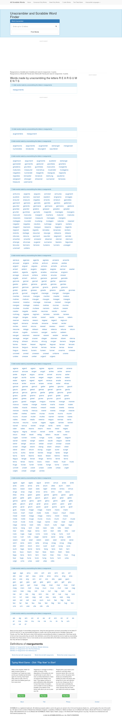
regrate (26, 229)
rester (70, 326)
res (47, 594)
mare (65, 509)
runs (61, 533)
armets (54, 266)
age (14, 572)
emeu (62, 488)
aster (67, 374)
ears (15, 488)
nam (15, 591)
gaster (15, 284)
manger (55, 293)
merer (43, 410)
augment (69, 193)
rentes (15, 326)
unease (72, 350)
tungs (48, 464)
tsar (14, 557)
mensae (47, 302)
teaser (33, 344)
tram (44, 554)
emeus (49, 380)
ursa (30, 560)
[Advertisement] (42, 55)
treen (47, 461)
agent (24, 368)
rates (23, 428)
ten (59, 603)
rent (45, 530)
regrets (36, 229)
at (49, 618)
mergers (62, 217)
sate (69, 536)
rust (22, 536)
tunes (40, 464)
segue (59, 440)
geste (42, 392)
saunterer (54, 148)
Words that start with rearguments (21, 655)
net (35, 591)
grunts (15, 293)
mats (47, 512)
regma (15, 431)
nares (70, 416)
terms (49, 458)
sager (58, 437)
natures (60, 221)
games (25, 386)
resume (16, 329)
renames (57, 229)
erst (60, 491)
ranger (15, 317)
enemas (53, 272)
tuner (31, 464)
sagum (68, 437)
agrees (46, 260)
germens (60, 205)
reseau (52, 326)
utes (52, 560)
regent (54, 320)
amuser (16, 263)
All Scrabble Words (17, 2)
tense (32, 458)
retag (39, 434)
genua (15, 392)
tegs (15, 554)
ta (62, 621)
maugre (46, 299)
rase (45, 527)
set (27, 600)
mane (48, 509)
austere (16, 196)
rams (15, 527)
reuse (56, 434)
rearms (26, 320)
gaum (37, 497)
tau (33, 603)
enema (68, 380)
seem (38, 539)
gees (70, 497)
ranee (33, 425)
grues (40, 398)
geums (60, 392)
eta (53, 579)
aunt (61, 485)
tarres (15, 344)
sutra (23, 452)
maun (55, 512)
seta (37, 542)
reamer (16, 320)
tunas (23, 464)
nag (73, 587)
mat (73, 585)
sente (68, 440)
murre (69, 413)
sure (15, 548)
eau (34, 575)
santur (54, 332)
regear (44, 320)
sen (14, 600)
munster (27, 221)
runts (50, 437)
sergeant (16, 178)
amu (29, 572)
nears (23, 419)
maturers (16, 169)
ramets (56, 314)
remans (25, 323)
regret (15, 323)
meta (15, 518)
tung (44, 557)
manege (45, 293)
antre (60, 371)
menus (34, 410)
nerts (69, 419)
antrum (45, 263)
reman (33, 431)
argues (34, 266)
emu (56, 575)
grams (32, 395)
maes (22, 509)
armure (64, 266)
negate (25, 311)
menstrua (40, 169)
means (34, 407)
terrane (36, 245)
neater (15, 311)
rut (20, 597)
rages (52, 422)
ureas (58, 467)
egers (23, 380)
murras (56, 305)
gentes (63, 284)
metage (26, 305)
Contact (97, 702)
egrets (34, 272)
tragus (15, 350)
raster (51, 317)
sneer (15, 446)
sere (30, 542)
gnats (24, 395)
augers (34, 269)
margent (38, 214)
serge (23, 443)
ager (23, 482)
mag (43, 585)
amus (55, 482)
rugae (15, 437)
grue (22, 506)
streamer (39, 178)
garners (27, 202)
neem (71, 521)
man (51, 585)
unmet (15, 467)
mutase (36, 308)
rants (50, 425)
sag (34, 597)
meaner (16, 302)
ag (20, 618)
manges (66, 293)
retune (63, 329)
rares (58, 425)
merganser (68, 145)
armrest (47, 193)
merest (58, 302)
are (49, 572)
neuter (54, 311)
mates (15, 407)
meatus (26, 302)
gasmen (62, 281)
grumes (72, 290)
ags (21, 572)
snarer (35, 338)
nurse (34, 422)
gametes (67, 199)
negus (50, 419)
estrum (34, 278)
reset (31, 434)
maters (66, 296)
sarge (32, 440)
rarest (43, 317)
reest (57, 428)
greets (62, 290)
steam (58, 446)
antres (35, 263)
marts (52, 404)
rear (14, 530)
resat (23, 434)
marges (36, 296)
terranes (61, 178)
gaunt (69, 386)
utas (45, 560)
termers (26, 245)
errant (24, 278)
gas (28, 581)
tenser (62, 344)
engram (64, 272)
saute (50, 440)
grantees (51, 163)
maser (61, 404)
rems (37, 530)
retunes (16, 236)
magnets (47, 211)
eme (41, 575)
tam (68, 600)
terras (61, 347)
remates (45, 229)
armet (49, 374)
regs (29, 530)
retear (44, 329)
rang (23, 527)
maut (64, 512)
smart (49, 443)
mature (26, 299)
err (40, 579)
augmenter (43, 145)
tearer (24, 344)
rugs (30, 533)
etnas (66, 383)
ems (49, 575)
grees (24, 398)
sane (53, 536)
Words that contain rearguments (66, 655)
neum (46, 524)
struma (35, 341)
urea (67, 557)
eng (63, 575)
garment (16, 202)
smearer (37, 239)
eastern (47, 196)
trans (39, 461)
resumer (36, 233)
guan (38, 506)
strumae (26, 242)
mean (72, 512)
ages (31, 482)
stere (15, 449)
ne (45, 621)
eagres (53, 269)
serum (32, 443)
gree (15, 506)
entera (35, 275)
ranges (25, 317)
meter (15, 413)
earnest (36, 196)
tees (67, 551)
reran (67, 431)
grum (30, 506)
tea (39, 603)
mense (16, 410)
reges (65, 428)
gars (71, 494)
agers (33, 368)
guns (63, 506)
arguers (37, 193)
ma (19, 621)
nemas (60, 419)
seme (63, 539)
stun (38, 545)
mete (23, 518)
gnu (69, 581)
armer (40, 374)
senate (65, 335)
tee (46, 603)
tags (22, 548)
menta (25, 410)
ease (22, 488)
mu (32, 621)
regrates (16, 175)
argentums (17, 145)
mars (15, 512)
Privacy (68, 702)
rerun (15, 434)
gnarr (69, 392)
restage (26, 233)
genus (24, 392)
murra (60, 413)
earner (62, 269)
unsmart (16, 248)
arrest (15, 269)
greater (67, 208)
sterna (72, 338)
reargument (32, 133)
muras (42, 413)
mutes (42, 416)
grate (58, 395)
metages (16, 221)
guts (15, 509)
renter (63, 323)
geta (71, 500)
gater (43, 386)
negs (15, 524)
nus (42, 591)
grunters (27, 166)
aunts (24, 377)
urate (50, 467)
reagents (40, 172)
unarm (65, 464)
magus (42, 401)
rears (49, 428)
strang (15, 341)
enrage (16, 275)
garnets (37, 202)
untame (56, 353)
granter (26, 208)
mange (62, 401)
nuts (55, 524)
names (61, 416)
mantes (16, 296)
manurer (16, 214)
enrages (68, 196)
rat (20, 594)
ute (41, 606)
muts (31, 521)
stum (30, 545)
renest (54, 323)
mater (70, 404)
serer (15, 443)
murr (65, 518)
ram (62, 591)
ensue (15, 383)
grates (24, 290)
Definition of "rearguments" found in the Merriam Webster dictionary (29, 647)
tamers (63, 341)
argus (32, 374)
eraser (63, 275)
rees (22, 530)
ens (70, 575)
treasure (16, 181)
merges (16, 305)
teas (44, 551)
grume (50, 398)
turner (52, 350)
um (68, 621)
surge (65, 449)
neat (63, 521)
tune (37, 557)
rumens (34, 332)
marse (43, 404)
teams (31, 455)
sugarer (37, 242)
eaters (15, 272)
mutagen (50, 221)
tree (52, 554)
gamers (44, 278)
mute (23, 521)
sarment (36, 236)
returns (26, 236)
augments (41, 160)
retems (54, 329)
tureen (43, 350)
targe (66, 452)
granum (64, 287)
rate (52, 527)
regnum (64, 320)
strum (31, 449)
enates (44, 272)
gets (15, 503)
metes (24, 413)
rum (73, 594)
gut (28, 585)
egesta (25, 272)
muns (40, 518)
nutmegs (48, 223)
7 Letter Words (66, 2)
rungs (41, 437)
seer (55, 539)
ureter (34, 356)
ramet (15, 425)
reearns (47, 227)
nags (39, 521)
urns (22, 560)
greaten (56, 208)
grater (15, 290)
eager (41, 377)
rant (30, 527)
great (66, 395)
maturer (60, 214)
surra (15, 452)
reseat (42, 326)
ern (34, 579)
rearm (40, 428)
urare (33, 467)
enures (54, 275)
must (15, 521)
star (14, 545)
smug (45, 542)
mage (31, 509)
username (28, 181)
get (63, 581)
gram (54, 503)
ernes (50, 383)
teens (66, 455)
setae (41, 443)
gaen (30, 494)
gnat (38, 503)
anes (64, 482)
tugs (22, 557)
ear (20, 575)
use (27, 606)
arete (15, 374)
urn (21, 606)
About (22, 702)
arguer (25, 266)
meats (52, 407)
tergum (25, 347)
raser (67, 425)
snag (54, 542)
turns (57, 464)
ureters (27, 248)
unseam (35, 353)
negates (26, 223)
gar (21, 581)
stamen (54, 338)
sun (48, 600)
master (56, 296)
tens (22, 554)
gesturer (40, 163)
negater (16, 223)
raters (70, 317)
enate (58, 380)
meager (56, 299)
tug (65, 603)
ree (26, 594)
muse (72, 518)
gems (15, 500)
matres (16, 299)
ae (14, 618)
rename (45, 323)
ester (58, 383)
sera (22, 542)
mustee (16, 308)
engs (15, 491)
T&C (44, 702)
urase (41, 467)
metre (33, 413)
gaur (54, 497)
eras (23, 491)
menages (51, 217)
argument (29, 160)
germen (35, 287)
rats (59, 527)
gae (60, 579)
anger (34, 371)
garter (53, 281)
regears (58, 227)
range (41, 425)
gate (22, 497)
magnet (34, 293)
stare (49, 446)
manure (26, 296)
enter (24, 383)
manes (52, 401)
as (44, 618)
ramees (46, 314)
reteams (57, 233)
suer (45, 545)
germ (55, 500)
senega (16, 338)
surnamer (50, 178)
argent (15, 266)
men (22, 587)
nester (34, 311)
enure (32, 383)
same (45, 536)
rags (70, 524)
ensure (26, 275)
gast (15, 497)
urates (15, 356)
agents (36, 260)
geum (22, 503)
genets (44, 284)
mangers (70, 211)
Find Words (35, 32)
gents (67, 389)
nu (51, 621)
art (69, 572)
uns (14, 606)
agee (15, 482)
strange (16, 242)
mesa (65, 515)
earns (58, 377)
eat (27, 575)
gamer (15, 386)
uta (34, 606)
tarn (68, 548)
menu (48, 515)
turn (59, 557)
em (55, 618)
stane (32, 446)
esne (67, 491)
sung (60, 545)
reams (31, 428)
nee (22, 591)
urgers (52, 356)
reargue (37, 227)
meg (15, 587)
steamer (48, 239)
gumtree (26, 211)
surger (53, 341)
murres (66, 305)
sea (54, 597)
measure (39, 217)
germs (33, 392)
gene (23, 500)
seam (15, 539)
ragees (26, 314)
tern (37, 554)
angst (42, 371)
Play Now (21, 696)
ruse (15, 536)
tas (26, 603)
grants (54, 287)
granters (62, 163)
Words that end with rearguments (44, 655)
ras (14, 594)
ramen (70, 422)
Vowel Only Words (54, 2)
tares (58, 452)
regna (24, 431)
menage (36, 302)
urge (15, 560)
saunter (47, 236)
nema (23, 524)
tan (14, 603)
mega (31, 515)
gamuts (16, 281)
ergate (15, 278)
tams (38, 548)
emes (53, 488)
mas (66, 585)
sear (23, 539)
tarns (15, 455)
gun (22, 585)
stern (23, 449)
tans (53, 548)
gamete (64, 278)
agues (50, 368)
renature (38, 175)
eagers (43, 269)
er (67, 618)
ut (25, 624)
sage (36, 536)
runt (68, 533)
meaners (16, 217)
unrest (25, 353)
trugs (15, 464)
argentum (17, 160)
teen (60, 551)
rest (52, 530)
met (29, 587)
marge (34, 404)
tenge (24, 458)
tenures (16, 245)
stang (41, 446)
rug (66, 594)
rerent (24, 326)
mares (25, 404)
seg (68, 597)
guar (46, 506)
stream (25, 341)
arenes (55, 263)
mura (48, 518)
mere (57, 515)
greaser (46, 208)
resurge (47, 233)
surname (48, 242)
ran (69, 591)
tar (20, 603)
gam (67, 579)
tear (37, 551)
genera (34, 284)
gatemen (68, 202)
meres (52, 410)
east (30, 488)
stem (22, 545)
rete (59, 530)
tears (40, 455)
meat (15, 515)
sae (27, 597)
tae (55, 600)
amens (69, 368)
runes (33, 437)
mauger (35, 299)
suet (53, 545)
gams (55, 494)
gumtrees (39, 166)
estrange (63, 160)
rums (38, 533)
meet (23, 515)
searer (46, 335)
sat (40, 597)
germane (37, 205)
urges (15, 470)
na (39, 621)
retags (25, 329)
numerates (17, 148)
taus (22, 551)
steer (66, 446)
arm (56, 572)
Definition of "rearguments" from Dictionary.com (23, 650)
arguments (30, 145)
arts (37, 485)
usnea (41, 470)
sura (68, 545)
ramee (61, 422)
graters (36, 208)
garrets (47, 202)
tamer (31, 452)
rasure (61, 317)
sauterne (60, 175)
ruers (65, 434)
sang (61, 536)
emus (70, 488)
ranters (69, 223)
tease (48, 455)
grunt (58, 398)
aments (66, 260)
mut (59, 587)
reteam (35, 329)
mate (39, 512)
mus (52, 587)
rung (53, 533)
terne (58, 458)
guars (15, 401)
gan (14, 581)
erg (27, 579)
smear (59, 443)
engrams (57, 196)
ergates (36, 199)
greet (32, 398)
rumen (24, 437)
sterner (59, 239)
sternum (69, 239)
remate (35, 323)
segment (57, 236)
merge (62, 410)
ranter (34, 317)
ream (67, 527)
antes (51, 371)
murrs (15, 416)
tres (59, 554)
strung (44, 341)
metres (46, 305)
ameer (60, 368)
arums (58, 374)
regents (68, 227)
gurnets (37, 211)
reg (33, 594)
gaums (61, 386)
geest (32, 389)
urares (65, 353)
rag (55, 591)
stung (40, 449)
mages (33, 401)
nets (39, 524)
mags (40, 509)
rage (62, 524)
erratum (57, 199)
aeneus (16, 260)
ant (42, 572)
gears (24, 389)
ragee (43, 422)
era (14, 579)
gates (51, 386)
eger (45, 488)
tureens (46, 245)
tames (40, 452)
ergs (30, 491)
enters (44, 275)
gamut (34, 386)
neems (41, 419)
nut (49, 591)
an (32, 618)
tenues (71, 344)
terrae (52, 347)
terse (23, 461)
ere (20, 579)
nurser (63, 311)
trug (73, 554)
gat (34, 581)
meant (43, 407)
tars (14, 551)
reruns (33, 326)
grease (34, 290)
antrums (16, 193)
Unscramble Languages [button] (92, 2)
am (26, 618)
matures (70, 214)
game (46, 494)
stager (44, 338)
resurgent (42, 148)
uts (47, 606)
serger (25, 338)
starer (63, 338)
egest (32, 380)
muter (33, 416)
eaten (67, 377)
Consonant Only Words (40, 2)
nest (31, 524)
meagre (66, 299)
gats (30, 497)
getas (51, 392)
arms (30, 485)
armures (58, 193)
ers (46, 579)
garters (57, 202)
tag (62, 600)
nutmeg (16, 314)
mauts (24, 407)
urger (66, 467)
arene (68, 371)
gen (56, 581)
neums (25, 422)
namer (51, 416)
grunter (16, 211)
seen (47, 539)
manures (27, 214)
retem (48, 434)
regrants (62, 172)
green (15, 398)
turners (57, 245)
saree (24, 440)
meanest (28, 217)
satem (41, 440)
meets (61, 407)
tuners (34, 350)
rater (15, 428)
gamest (54, 278)
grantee (16, 208)
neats (32, 419)
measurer (28, 169)
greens (53, 290)
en (62, 618)
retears (68, 233)
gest (63, 500)
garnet (35, 281)
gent (39, 500)
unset (24, 467)
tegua (15, 458)
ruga (22, 533)
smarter (27, 239)
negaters (16, 172)
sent (15, 542)
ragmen (36, 314)
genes (41, 389)
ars (63, 572)
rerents (16, 233)
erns (45, 491)
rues (15, 533)
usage (32, 470)
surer (57, 449)
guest (24, 401)
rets (66, 530)
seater (55, 335)
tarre (23, 455)
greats (43, 290)
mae (36, 585)
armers (44, 266)
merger (68, 302)
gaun (46, 497)
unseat (46, 353)
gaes (38, 494)
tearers (59, 242)
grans (41, 395)
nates (15, 419)
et (13, 621)
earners (26, 196)
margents (63, 166)
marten (47, 296)
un (14, 624)
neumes (44, 311)
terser (70, 347)
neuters (37, 223)
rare (37, 527)
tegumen (69, 242)
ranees (66, 314)
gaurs (15, 389)
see (61, 597)
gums (54, 506)
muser (24, 416)
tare (60, 548)
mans (57, 509)
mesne (71, 410)
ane (36, 572)
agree (41, 368)
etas (15, 494)
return (72, 329)
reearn (35, 320)
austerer (52, 160)
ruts (29, 536)
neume (16, 422)
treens (24, 350)
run (14, 597)
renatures (30, 148)
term (30, 554)
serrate (68, 236)
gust (70, 506)
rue (59, 594)
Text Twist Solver (78, 2)
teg (52, 603)
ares (22, 485)
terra (15, 461)
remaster (27, 175)
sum (41, 600)
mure (56, 518)
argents (27, 193)
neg (29, 591)
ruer (73, 530)
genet (50, 389)
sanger (44, 332)
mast (31, 512)
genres (54, 284)
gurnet (25, 293)
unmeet (16, 353)
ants (15, 485)
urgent (43, 356)
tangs (49, 452)
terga (41, 458)
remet (42, 431)
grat (69, 503)
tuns (52, 557)
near (56, 521)
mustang (38, 221)
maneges (59, 211)
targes (72, 341)
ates (53, 485)
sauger (16, 335)
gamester (17, 163)
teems (57, 455)
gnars (15, 395)
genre (58, 389)
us (20, 624)
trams (31, 461)
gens (31, 500)
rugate (25, 332)
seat (31, 539)
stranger (27, 178)
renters (68, 229)
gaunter (16, 205)
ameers (56, 260)
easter (72, 269)
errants (47, 199)
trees (56, 461)
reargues (51, 172)
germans (48, 205)
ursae (24, 470)
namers (46, 308)
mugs (31, 518)
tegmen (43, 344)
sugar (48, 449)
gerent (15, 287)
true (66, 554)
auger (15, 377)
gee (41, 581)
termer (34, 347)
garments (29, 163)
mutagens (64, 169)
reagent (16, 227)
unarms (61, 350)
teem (52, 551)
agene (15, 368)
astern (24, 269)
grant (50, 395)
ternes (44, 347)
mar (58, 585)
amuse (25, 371)
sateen (63, 332)
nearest (71, 221)
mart (23, 512)
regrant (16, 229)
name (47, 521)
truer (64, 461)
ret (53, 594)
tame (30, 548)
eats (38, 488)
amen (47, 482)
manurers (51, 166)
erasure (26, 199)
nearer (65, 308)
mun (44, 587)
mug (37, 587)
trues (72, 461)
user (37, 560)
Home (29, 2)
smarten (16, 239)
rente (51, 431)
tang (46, 548)
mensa (71, 407)
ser (21, 600)
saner (15, 440)
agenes (26, 260)
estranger (56, 145)
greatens (16, 166)
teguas (53, 344)
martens (49, 214)
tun (72, 603)
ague (39, 482)
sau (47, 597)
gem (49, 581)
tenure (15, 347)
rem (40, 594)
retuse (15, 332)
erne (38, 491)
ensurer (16, 199)
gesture (71, 205)
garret (44, 281)
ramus (24, 425)
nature (56, 308)
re (56, 621)
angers (26, 263)
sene (71, 539)
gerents (26, 205)
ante (72, 482)
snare (67, 443)
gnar (31, 503)
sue (34, 600)
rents (59, 431)
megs (40, 515)
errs (53, 491)
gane (63, 494)
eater (15, 380)
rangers (58, 223)
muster (26, 308)
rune (46, 533)
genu (47, 500)
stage (24, 446)
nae (66, 587)
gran (62, 503)
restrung (49, 175)
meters (36, 305)
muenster (52, 169)
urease (25, 356)
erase (41, 383)
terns (66, 458)
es (73, 618)
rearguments (18, 89)
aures (32, 377)
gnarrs (45, 287)
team (29, 551)
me (26, 621)
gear (62, 497)
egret (40, 380)
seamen (26, 335)
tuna (29, 557)
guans (67, 398)
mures (51, 413)
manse (71, 401)
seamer (36, 335)
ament (15, 371)
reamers (26, 227)
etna (22, 494)
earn (68, 485)
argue (23, 374)
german (25, 287)
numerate (28, 172)
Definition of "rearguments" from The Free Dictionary (25, 649)
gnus (46, 503)
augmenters (18, 133)
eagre (50, 377)
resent (61, 326)
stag (69, 542)
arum (45, 485)
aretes (64, 263)
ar (38, 618)
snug (62, 542)
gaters (24, 284)
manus (16, 404)
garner (26, 281)
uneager (66, 245)
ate (14, 575)
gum (15, 585)
